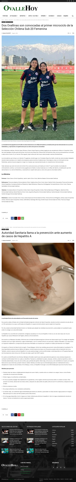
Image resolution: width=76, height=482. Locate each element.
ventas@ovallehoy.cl (25, 468)
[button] (72, 16)
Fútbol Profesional (9, 22)
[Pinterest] (19, 218)
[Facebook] (67, 1)
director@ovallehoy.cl (26, 471)
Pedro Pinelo (11, 479)
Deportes (11, 20)
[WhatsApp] (73, 1)
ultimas (6, 20)
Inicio (3, 20)
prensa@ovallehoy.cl (25, 473)
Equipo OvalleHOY (7, 33)
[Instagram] (69, 1)
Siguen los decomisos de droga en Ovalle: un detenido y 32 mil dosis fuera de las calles (17, 451)
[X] (71, 1)
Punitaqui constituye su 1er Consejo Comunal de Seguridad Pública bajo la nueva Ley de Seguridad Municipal (16, 441)
